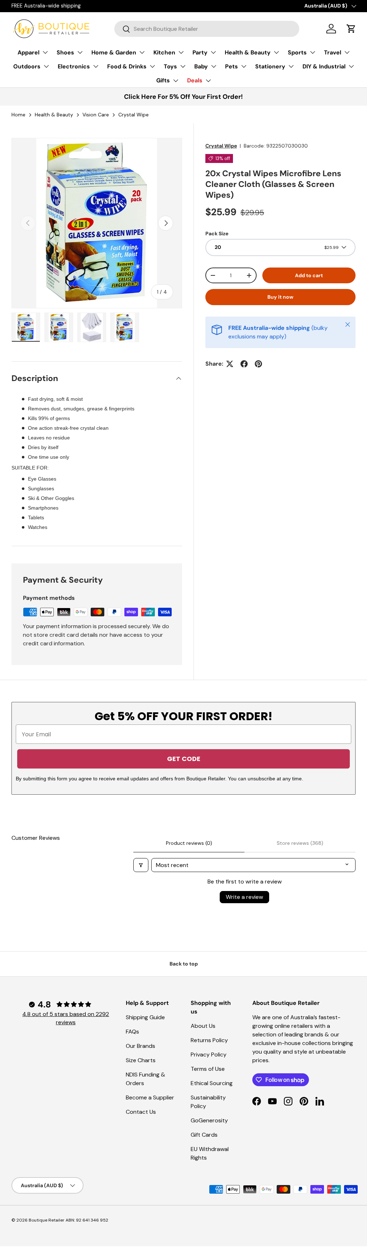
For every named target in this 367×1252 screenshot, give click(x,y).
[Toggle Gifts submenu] (175, 80)
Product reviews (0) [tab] (189, 843)
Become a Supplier (150, 1097)
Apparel (28, 52)
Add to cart (309, 275)
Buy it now (280, 297)
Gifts (163, 80)
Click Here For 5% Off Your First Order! (183, 96)
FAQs (132, 1031)
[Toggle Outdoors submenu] (46, 66)
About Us (203, 1026)
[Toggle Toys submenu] (182, 66)
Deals (194, 80)
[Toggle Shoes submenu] (80, 52)
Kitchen (164, 52)
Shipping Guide (145, 1017)
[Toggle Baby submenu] (213, 66)
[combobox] (206, 29)
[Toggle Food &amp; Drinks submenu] (152, 66)
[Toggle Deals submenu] (208, 80)
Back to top (184, 963)
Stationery (270, 66)
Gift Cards (204, 1134)
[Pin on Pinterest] (258, 364)
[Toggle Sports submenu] (312, 52)
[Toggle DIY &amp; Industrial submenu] (351, 66)
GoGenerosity (209, 1120)
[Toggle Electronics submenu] (95, 66)
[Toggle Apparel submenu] (45, 52)
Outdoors (26, 66)
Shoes (65, 52)
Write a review (244, 897)
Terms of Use (208, 1069)
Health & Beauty (248, 52)
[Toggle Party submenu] (213, 52)
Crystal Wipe (221, 146)
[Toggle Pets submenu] (243, 66)
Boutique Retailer (47, 1220)
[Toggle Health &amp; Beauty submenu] (276, 52)
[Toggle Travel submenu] (347, 52)
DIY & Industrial (323, 66)
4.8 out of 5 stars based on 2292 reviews (65, 1018)
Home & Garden (113, 52)
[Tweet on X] (230, 364)
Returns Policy (209, 1040)
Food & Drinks (127, 66)
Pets (231, 66)
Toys (170, 66)
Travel (332, 52)
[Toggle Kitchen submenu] (181, 52)
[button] (351, 29)
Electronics (74, 66)
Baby (201, 66)
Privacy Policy (209, 1054)
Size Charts (141, 1060)
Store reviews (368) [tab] (300, 843)
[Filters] (140, 865)
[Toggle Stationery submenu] (291, 66)
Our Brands (140, 1046)
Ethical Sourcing (212, 1083)
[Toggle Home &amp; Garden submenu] (142, 52)
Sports (297, 52)
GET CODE (183, 758)
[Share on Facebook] (244, 364)
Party (200, 52)
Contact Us (141, 1112)
